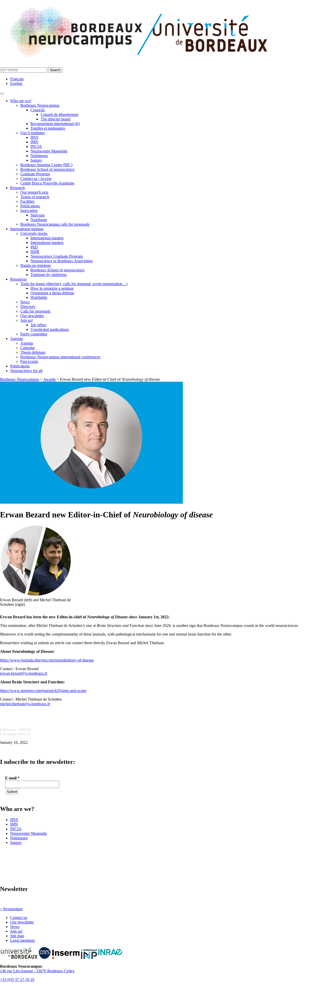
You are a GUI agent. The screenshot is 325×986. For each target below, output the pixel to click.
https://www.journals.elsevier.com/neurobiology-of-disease (47, 660)
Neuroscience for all (26, 370)
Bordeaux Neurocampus (39, 105)
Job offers (38, 325)
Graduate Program (35, 174)
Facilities (27, 201)
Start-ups (37, 215)
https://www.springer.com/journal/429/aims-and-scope (43, 690)
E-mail (12, 778)
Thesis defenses (32, 352)
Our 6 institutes (32, 133)
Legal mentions (22, 940)
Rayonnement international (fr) (55, 123)
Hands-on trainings (35, 265)
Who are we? (20, 101)
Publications (30, 206)
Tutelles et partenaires (47, 128)
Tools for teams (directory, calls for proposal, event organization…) (73, 284)
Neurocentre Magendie (48, 151)
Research (17, 188)
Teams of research (34, 197)
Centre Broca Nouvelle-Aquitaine (47, 183)
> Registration (11, 909)
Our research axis (34, 192)
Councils (37, 110)
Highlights (38, 297)
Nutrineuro (39, 155)
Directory (28, 306)
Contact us (18, 917)
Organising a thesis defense (52, 293)
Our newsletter (32, 316)
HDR (34, 252)
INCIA (36, 146)
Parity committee (33, 334)
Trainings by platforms (48, 274)
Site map (17, 936)
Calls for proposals (35, 311)
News (25, 302)
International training (26, 229)
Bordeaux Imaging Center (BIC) (46, 165)
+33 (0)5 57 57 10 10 (17, 979)
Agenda (16, 338)
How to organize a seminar (52, 288)
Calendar (27, 348)
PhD (34, 247)
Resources (18, 279)
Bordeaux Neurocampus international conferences (60, 357)
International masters (46, 238)
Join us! (26, 320)
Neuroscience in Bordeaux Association (61, 261)
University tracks (33, 233)
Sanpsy (36, 160)
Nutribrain (38, 220)
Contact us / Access (36, 178)
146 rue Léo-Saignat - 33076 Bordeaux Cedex (37, 971)
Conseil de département (59, 114)
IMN (34, 142)
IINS (34, 137)
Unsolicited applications (49, 329)
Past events (29, 361)
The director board (55, 119)
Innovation (29, 210)
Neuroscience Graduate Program (56, 256)
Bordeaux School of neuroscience (47, 169)
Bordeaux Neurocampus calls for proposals (54, 224)
